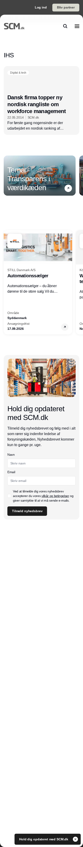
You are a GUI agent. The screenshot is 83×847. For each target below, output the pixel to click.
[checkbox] (9, 496)
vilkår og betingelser (55, 496)
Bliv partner (66, 7)
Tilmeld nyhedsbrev (27, 511)
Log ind (41, 7)
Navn (11, 454)
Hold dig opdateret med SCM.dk (44, 839)
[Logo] (14, 26)
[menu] (77, 26)
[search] (65, 26)
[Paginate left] (7, 175)
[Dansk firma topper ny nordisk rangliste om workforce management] (41, 100)
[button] (68, 188)
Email (11, 472)
